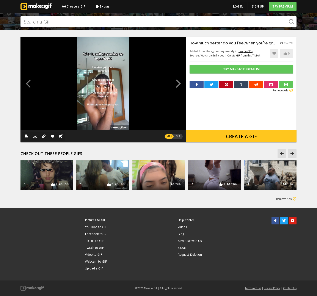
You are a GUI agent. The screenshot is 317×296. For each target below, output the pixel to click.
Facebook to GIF (96, 234)
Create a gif (241, 136)
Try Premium (282, 6)
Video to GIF (93, 254)
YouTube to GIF (96, 227)
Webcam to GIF (96, 261)
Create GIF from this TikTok (243, 55)
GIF (178, 136)
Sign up (258, 6)
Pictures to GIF (95, 220)
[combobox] (158, 21)
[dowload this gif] (35, 136)
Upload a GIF (94, 268)
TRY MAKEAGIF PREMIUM (241, 69)
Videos (182, 227)
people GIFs (245, 51)
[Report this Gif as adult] (52, 136)
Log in (238, 6)
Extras (105, 6)
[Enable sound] (61, 136)
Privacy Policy (272, 288)
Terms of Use (253, 288)
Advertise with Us (190, 241)
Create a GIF (76, 6)
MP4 (169, 136)
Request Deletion (190, 254)
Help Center (186, 220)
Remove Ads (281, 90)
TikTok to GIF (94, 241)
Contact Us (290, 288)
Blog (181, 234)
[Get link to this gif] (43, 136)
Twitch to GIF (94, 248)
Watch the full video (212, 55)
